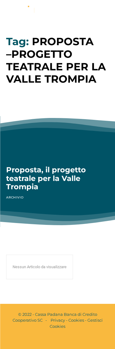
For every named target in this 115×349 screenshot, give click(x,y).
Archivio (14, 197)
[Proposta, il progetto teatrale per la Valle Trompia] (57, 128)
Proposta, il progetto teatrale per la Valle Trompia (46, 178)
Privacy (58, 320)
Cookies (76, 320)
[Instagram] (63, 339)
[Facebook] (52, 339)
